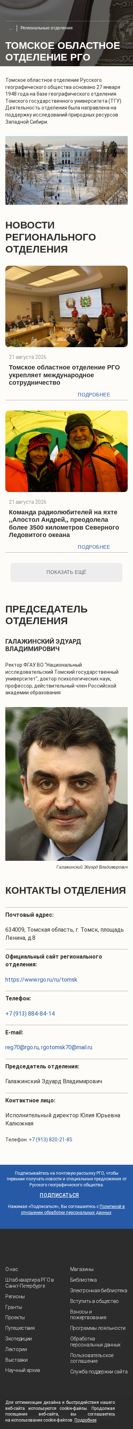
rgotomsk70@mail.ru (66, 1047)
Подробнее (94, 394)
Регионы (15, 1296)
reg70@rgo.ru (22, 1047)
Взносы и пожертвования (88, 1315)
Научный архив (22, 1370)
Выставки (16, 1360)
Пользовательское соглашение (92, 1358)
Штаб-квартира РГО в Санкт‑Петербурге (29, 1283)
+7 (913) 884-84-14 (30, 1013)
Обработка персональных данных (95, 1342)
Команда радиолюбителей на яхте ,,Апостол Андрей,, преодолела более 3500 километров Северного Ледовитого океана (64, 524)
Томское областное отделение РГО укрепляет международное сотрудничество (64, 375)
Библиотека (83, 1280)
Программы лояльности (98, 1328)
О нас (11, 1269)
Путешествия (20, 1328)
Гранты (13, 1307)
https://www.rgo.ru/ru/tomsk (41, 979)
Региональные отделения (47, 28)
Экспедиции (18, 1339)
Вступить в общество (94, 1301)
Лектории (16, 1349)
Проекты (15, 1317)
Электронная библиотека (98, 1290)
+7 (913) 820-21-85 (50, 1139)
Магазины (82, 1269)
